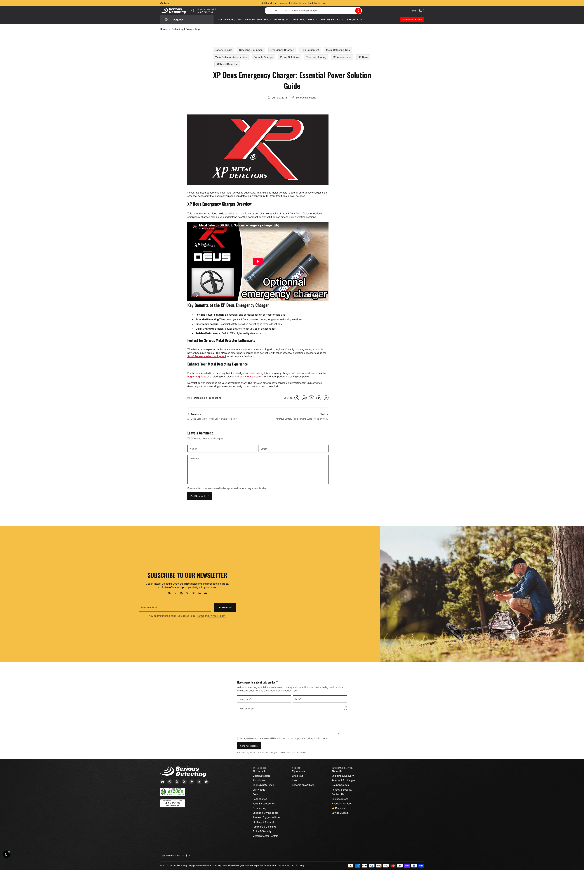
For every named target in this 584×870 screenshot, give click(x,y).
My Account (299, 771)
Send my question (249, 746)
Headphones (259, 798)
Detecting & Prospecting (186, 29)
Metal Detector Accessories (231, 57)
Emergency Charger (282, 49)
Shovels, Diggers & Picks (266, 817)
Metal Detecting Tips (338, 49)
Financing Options (342, 803)
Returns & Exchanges (343, 780)
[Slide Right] (338, 3)
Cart (294, 780)
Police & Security (261, 831)
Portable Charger (263, 57)
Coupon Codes (340, 784)
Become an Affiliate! (303, 784)
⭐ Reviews (338, 808)
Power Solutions (289, 57)
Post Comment (197, 496)
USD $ (176, 855)
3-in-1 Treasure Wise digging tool (206, 356)
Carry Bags (258, 789)
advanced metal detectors (237, 349)
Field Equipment (310, 49)
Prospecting (259, 808)
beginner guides (196, 376)
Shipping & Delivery (343, 775)
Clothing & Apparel (263, 822)
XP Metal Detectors (227, 64)
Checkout (297, 775)
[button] (358, 11)
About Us (337, 771)
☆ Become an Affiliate (412, 19)
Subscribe (223, 607)
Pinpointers (258, 780)
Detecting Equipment (251, 49)
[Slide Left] (245, 3)
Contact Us (338, 794)
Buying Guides (340, 812)
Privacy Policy (217, 615)
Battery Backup (223, 49)
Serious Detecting (178, 865)
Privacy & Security (342, 789)
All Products (259, 771)
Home (163, 29)
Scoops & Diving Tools (265, 812)
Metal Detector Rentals (265, 835)
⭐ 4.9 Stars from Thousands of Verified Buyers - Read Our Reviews (292, 3)
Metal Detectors (261, 775)
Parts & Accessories (263, 803)
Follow (167, 3)
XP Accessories (342, 57)
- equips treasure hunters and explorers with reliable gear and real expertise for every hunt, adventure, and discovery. (246, 865)
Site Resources (340, 798)
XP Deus (363, 57)
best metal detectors (251, 376)
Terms (200, 615)
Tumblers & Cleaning (264, 826)
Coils (255, 794)
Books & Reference (263, 784)
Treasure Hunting (316, 57)
